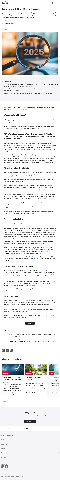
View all (4, 401)
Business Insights (10, 428)
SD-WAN (31, 256)
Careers (23, 472)
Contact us (45, 472)
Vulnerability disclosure (15, 472)
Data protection (4, 472)
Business (3, 428)
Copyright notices (37, 472)
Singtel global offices (53, 472)
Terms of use (29, 472)
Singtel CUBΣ (17, 275)
